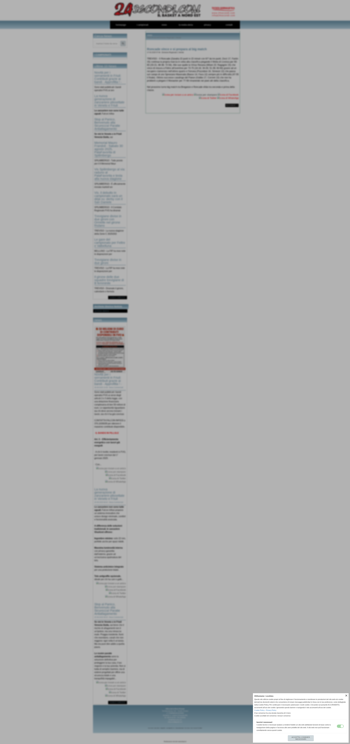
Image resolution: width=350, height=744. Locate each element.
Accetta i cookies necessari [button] (301, 738)
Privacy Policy (271, 710)
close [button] (346, 695)
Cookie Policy (259, 710)
